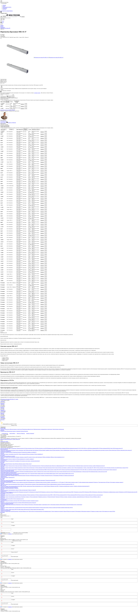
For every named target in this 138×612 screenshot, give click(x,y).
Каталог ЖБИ (2, 428)
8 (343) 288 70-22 (3, 10)
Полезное (22, 431)
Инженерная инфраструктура (27, 429)
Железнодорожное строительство (16, 429)
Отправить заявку (4, 13)
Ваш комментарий (14, 556)
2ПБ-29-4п (3, 401)
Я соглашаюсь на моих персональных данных (12, 533)
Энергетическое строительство (58, 429)
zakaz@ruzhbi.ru (10, 10)
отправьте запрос (37, 92)
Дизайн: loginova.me (16, 439)
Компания (2, 430)
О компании (5, 8)
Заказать (22, 104)
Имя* (12, 542)
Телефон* (13, 525)
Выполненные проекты (7, 7)
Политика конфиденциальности (6, 439)
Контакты (26, 431)
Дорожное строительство (5, 429)
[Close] (1, 513)
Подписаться (3, 427)
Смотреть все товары (4, 441)
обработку (10, 533)
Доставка (4, 5)
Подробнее (2, 403)
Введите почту (14, 425)
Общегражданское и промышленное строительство (42, 429)
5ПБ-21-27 (2, 404)
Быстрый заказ (3, 96)
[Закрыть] (1, 517)
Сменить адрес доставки (5, 126)
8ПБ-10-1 (2, 413)
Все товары (2, 455)
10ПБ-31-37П (3, 410)
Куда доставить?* (14, 552)
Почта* (12, 522)
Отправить (2, 561)
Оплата (4, 6)
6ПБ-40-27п (3, 417)
